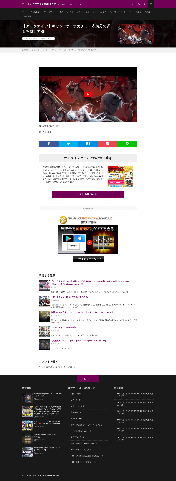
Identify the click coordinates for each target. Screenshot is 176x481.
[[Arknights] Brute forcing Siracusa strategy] (27, 439)
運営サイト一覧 (76, 419)
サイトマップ (76, 400)
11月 (118, 405)
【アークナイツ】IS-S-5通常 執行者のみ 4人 (70, 297)
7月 (141, 394)
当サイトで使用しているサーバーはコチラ (86, 425)
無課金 (147, 12)
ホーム (24, 12)
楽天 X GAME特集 (77, 437)
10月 (151, 402)
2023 (119, 420)
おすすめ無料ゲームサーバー (81, 431)
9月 (147, 402)
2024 (119, 411)
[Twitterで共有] (68, 144)
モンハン (113, 12)
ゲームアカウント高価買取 (81, 450)
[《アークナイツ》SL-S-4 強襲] (44, 331)
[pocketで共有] (107, 144)
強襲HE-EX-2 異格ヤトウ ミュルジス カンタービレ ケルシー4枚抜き (82, 312)
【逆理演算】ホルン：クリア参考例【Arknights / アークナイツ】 (79, 341)
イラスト (70, 12)
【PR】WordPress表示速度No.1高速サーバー (87, 456)
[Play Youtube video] (88, 94)
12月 (122, 405)
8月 (144, 394)
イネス (60, 12)
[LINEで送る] (127, 144)
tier (44, 12)
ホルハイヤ (90, 12)
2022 (119, 429)
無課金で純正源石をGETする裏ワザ (84, 443)
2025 (119, 402)
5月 (135, 394)
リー (131, 12)
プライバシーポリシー (79, 406)
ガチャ (79, 12)
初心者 (138, 12)
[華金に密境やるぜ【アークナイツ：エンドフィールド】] (27, 452)
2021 (119, 437)
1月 (122, 394)
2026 (119, 394)
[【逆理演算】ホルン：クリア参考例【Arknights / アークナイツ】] (44, 344)
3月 (129, 394)
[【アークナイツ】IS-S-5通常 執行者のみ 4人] (44, 301)
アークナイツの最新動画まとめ (47, 475)
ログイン (60, 367)
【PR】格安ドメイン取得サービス (83, 462)
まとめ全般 (35, 12)
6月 (138, 394)
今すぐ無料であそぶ (88, 194)
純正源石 (27, 16)
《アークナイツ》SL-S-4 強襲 (63, 327)
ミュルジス (102, 12)
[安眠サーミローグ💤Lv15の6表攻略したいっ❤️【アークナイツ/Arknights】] (27, 425)
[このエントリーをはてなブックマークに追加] (88, 144)
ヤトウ (122, 12)
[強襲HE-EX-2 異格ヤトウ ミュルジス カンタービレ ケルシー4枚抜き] (44, 316)
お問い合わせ (76, 394)
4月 (132, 394)
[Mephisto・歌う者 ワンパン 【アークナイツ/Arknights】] (27, 398)
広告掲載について (77, 412)
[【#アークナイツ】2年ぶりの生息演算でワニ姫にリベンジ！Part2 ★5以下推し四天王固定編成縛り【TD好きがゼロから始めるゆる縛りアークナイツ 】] (27, 411)
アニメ (51, 12)
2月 (126, 394)
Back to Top (88, 379)
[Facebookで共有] (49, 144)
